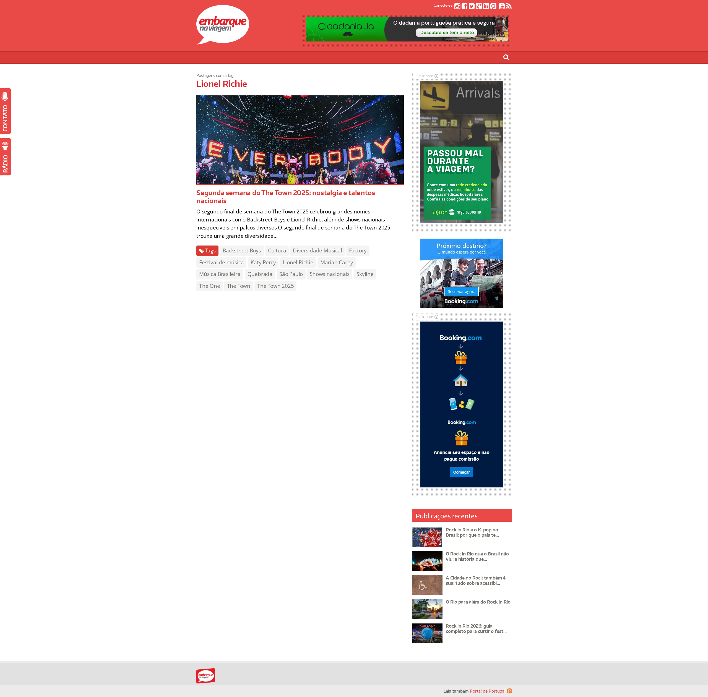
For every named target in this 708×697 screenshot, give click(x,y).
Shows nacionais (330, 274)
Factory (358, 250)
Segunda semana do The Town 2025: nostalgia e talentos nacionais (285, 196)
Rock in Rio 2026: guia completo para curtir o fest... (476, 628)
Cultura (277, 250)
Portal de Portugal (488, 691)
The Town (238, 285)
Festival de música (221, 262)
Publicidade (424, 76)
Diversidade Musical (317, 250)
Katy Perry (263, 262)
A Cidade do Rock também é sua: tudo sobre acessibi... (476, 580)
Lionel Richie (298, 262)
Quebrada (260, 274)
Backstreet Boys (242, 250)
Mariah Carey (336, 262)
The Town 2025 (275, 285)
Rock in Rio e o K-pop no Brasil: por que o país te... (472, 532)
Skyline (365, 274)
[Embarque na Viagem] (222, 41)
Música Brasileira (220, 274)
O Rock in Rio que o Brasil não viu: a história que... (477, 556)
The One (209, 285)
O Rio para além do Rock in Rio (478, 602)
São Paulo (291, 274)
